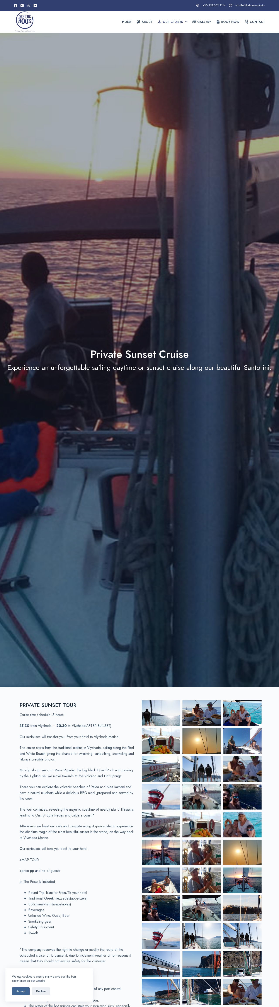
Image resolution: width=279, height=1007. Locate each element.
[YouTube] (35, 5)
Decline (41, 991)
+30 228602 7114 (214, 5)
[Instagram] (22, 5)
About (147, 22)
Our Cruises (173, 22)
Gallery (204, 22)
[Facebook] (15, 5)
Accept (20, 991)
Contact (257, 22)
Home (126, 22)
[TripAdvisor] (28, 5)
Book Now (230, 22)
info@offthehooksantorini (250, 5)
